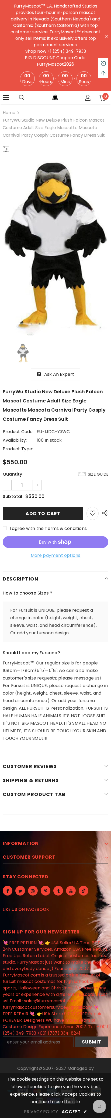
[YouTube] (71, 891)
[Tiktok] (83, 891)
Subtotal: (13, 496)
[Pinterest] (45, 891)
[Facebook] (7, 891)
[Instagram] (33, 891)
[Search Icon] (21, 97)
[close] (106, 35)
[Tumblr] (58, 891)
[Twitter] (20, 891)
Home (9, 112)
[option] (55, 248)
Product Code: (18, 432)
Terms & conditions (66, 528)
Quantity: (13, 474)
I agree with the (27, 528)
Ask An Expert (59, 374)
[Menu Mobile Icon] (6, 97)
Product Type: (18, 449)
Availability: (15, 440)
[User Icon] (88, 98)
